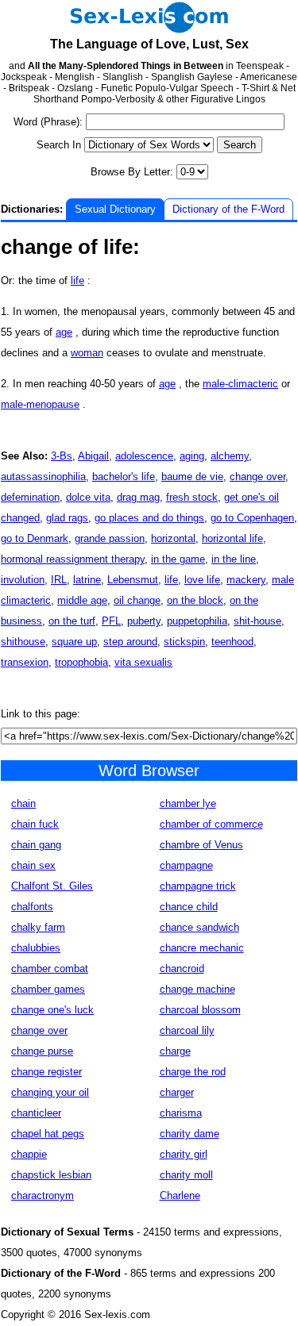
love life (202, 580)
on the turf (71, 621)
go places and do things (149, 518)
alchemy (230, 456)
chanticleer (36, 1113)
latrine (87, 580)
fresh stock (192, 497)
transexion (24, 662)
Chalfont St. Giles (52, 886)
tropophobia (81, 662)
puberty (144, 621)
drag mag (138, 497)
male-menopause (40, 404)
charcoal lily (187, 1030)
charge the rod (193, 1072)
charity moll (186, 1175)
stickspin (184, 642)
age (64, 332)
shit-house (257, 621)
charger (177, 1092)
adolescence (144, 456)
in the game (178, 559)
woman (87, 353)
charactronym (42, 1195)
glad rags (67, 518)
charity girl (183, 1154)
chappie (29, 1154)
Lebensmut (132, 580)
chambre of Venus (201, 845)
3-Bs (61, 456)
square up (74, 642)
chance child (189, 907)
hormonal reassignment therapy (73, 559)
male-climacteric (240, 384)
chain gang (36, 845)
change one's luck (52, 1010)
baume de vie (192, 476)
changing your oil (50, 1092)
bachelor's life (123, 476)
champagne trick (198, 886)
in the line (233, 559)
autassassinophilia (43, 476)
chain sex (33, 865)
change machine (197, 989)
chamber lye (188, 803)
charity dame (189, 1134)
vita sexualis (143, 662)
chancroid (182, 968)
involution (23, 580)
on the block (195, 600)
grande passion (110, 538)
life (77, 280)
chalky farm (38, 927)
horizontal (173, 538)
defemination (30, 497)
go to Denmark (34, 538)
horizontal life (232, 538)
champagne (186, 865)
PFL (111, 621)
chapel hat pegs (47, 1134)
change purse (42, 1051)
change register (46, 1072)
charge (175, 1051)
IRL (59, 580)
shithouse (23, 642)
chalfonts (32, 907)
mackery (245, 580)
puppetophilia (197, 621)
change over (257, 476)
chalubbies (35, 948)
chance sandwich (199, 927)
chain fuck (35, 824)
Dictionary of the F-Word (228, 209)
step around (130, 642)
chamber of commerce (211, 824)
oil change (137, 600)
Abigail (93, 456)
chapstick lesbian (51, 1175)
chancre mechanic (202, 948)
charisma (181, 1113)
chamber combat (49, 968)
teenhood (232, 642)
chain (23, 803)
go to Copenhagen (252, 518)
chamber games (48, 989)
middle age (82, 600)
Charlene (180, 1195)
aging (192, 456)
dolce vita (88, 497)
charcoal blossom (200, 1010)
